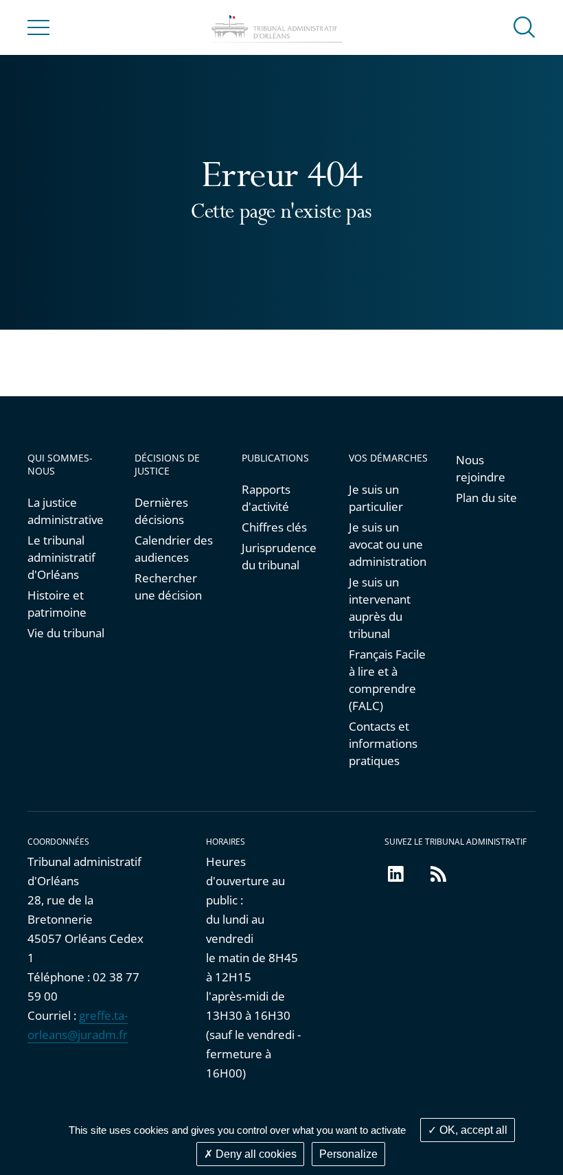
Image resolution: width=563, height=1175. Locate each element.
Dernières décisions (161, 510)
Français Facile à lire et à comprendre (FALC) (387, 680)
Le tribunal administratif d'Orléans (61, 557)
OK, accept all (472, 1130)
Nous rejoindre (480, 468)
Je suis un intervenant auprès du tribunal (380, 607)
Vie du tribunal (65, 633)
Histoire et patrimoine (57, 603)
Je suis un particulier (376, 497)
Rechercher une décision (168, 586)
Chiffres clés (274, 527)
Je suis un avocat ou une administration (387, 544)
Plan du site (486, 497)
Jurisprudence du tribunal (279, 556)
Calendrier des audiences (174, 548)
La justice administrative (65, 510)
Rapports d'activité (266, 497)
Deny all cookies (255, 1154)
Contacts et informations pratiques (383, 743)
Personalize (348, 1154)
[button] (525, 26)
